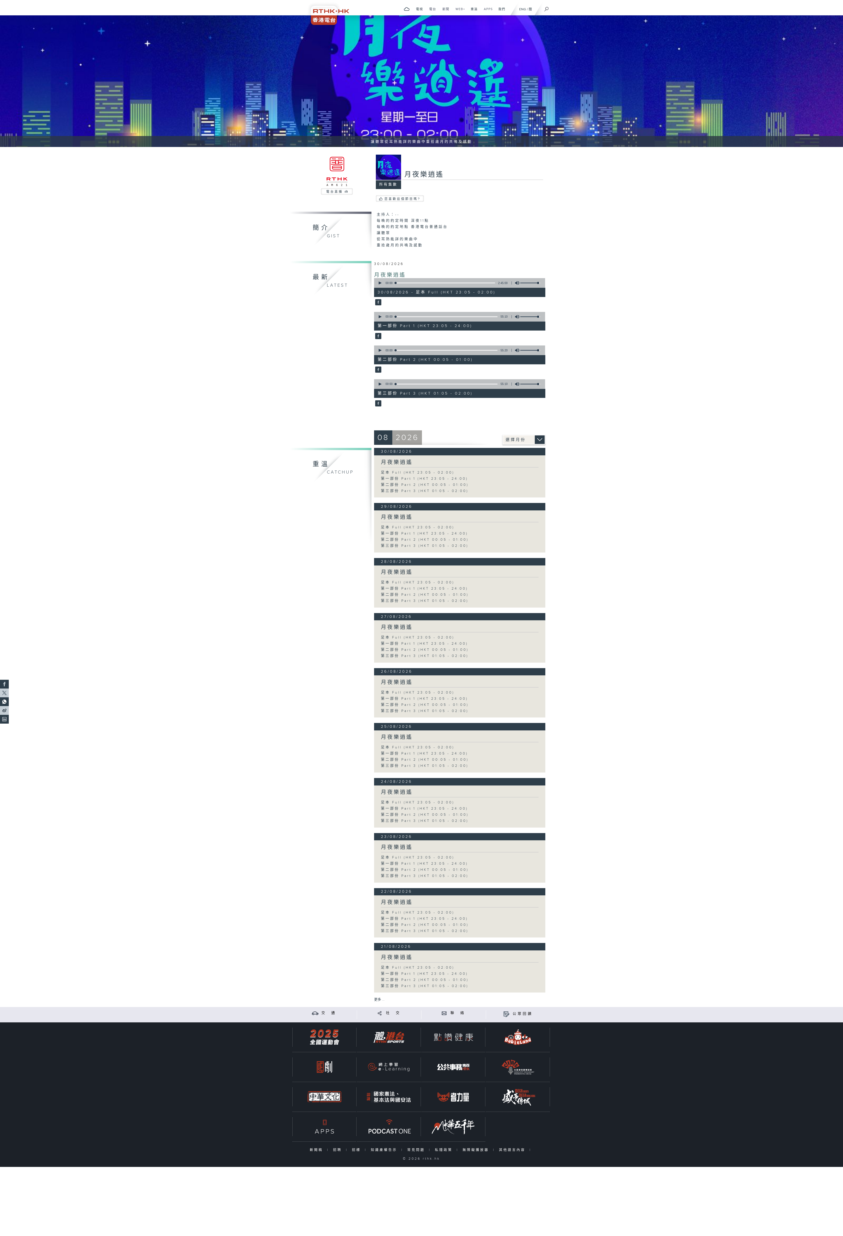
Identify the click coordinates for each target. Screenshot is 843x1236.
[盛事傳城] (518, 1097)
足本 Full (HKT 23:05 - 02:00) (417, 472)
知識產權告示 (385, 1150)
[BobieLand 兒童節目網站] (518, 1037)
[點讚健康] (453, 1037)
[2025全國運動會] (324, 1037)
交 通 (328, 1013)
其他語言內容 (513, 1150)
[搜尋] (546, 7)
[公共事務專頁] (453, 1067)
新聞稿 (317, 1150)
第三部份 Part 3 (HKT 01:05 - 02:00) (424, 491)
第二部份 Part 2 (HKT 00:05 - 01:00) (425, 485)
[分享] (380, 1013)
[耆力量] (453, 1097)
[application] (458, 283)
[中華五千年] (453, 1126)
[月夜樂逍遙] (377, 303)
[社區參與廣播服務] (518, 1067)
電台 (431, 11)
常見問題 (417, 1150)
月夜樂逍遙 (390, 275)
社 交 (393, 1013)
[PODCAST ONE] (388, 1126)
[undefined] (407, 9)
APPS (487, 11)
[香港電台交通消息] (315, 1013)
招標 (357, 1150)
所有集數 (388, 184)
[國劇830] (324, 1067)
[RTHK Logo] (327, 12)
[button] (380, 283)
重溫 (472, 11)
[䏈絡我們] (444, 1013)
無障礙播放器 (477, 1150)
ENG (522, 9)
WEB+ (458, 11)
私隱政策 (444, 1150)
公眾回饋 (523, 1014)
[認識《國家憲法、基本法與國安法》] (388, 1097)
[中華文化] (324, 1097)
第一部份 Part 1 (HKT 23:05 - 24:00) (424, 479)
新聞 (444, 11)
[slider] (530, 283)
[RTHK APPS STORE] (324, 1126)
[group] (516, 283)
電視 (418, 11)
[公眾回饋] (506, 1014)
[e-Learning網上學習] (388, 1067)
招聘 (338, 1150)
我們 (500, 11)
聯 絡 (457, 1013)
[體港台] (388, 1037)
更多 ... (379, 1000)
